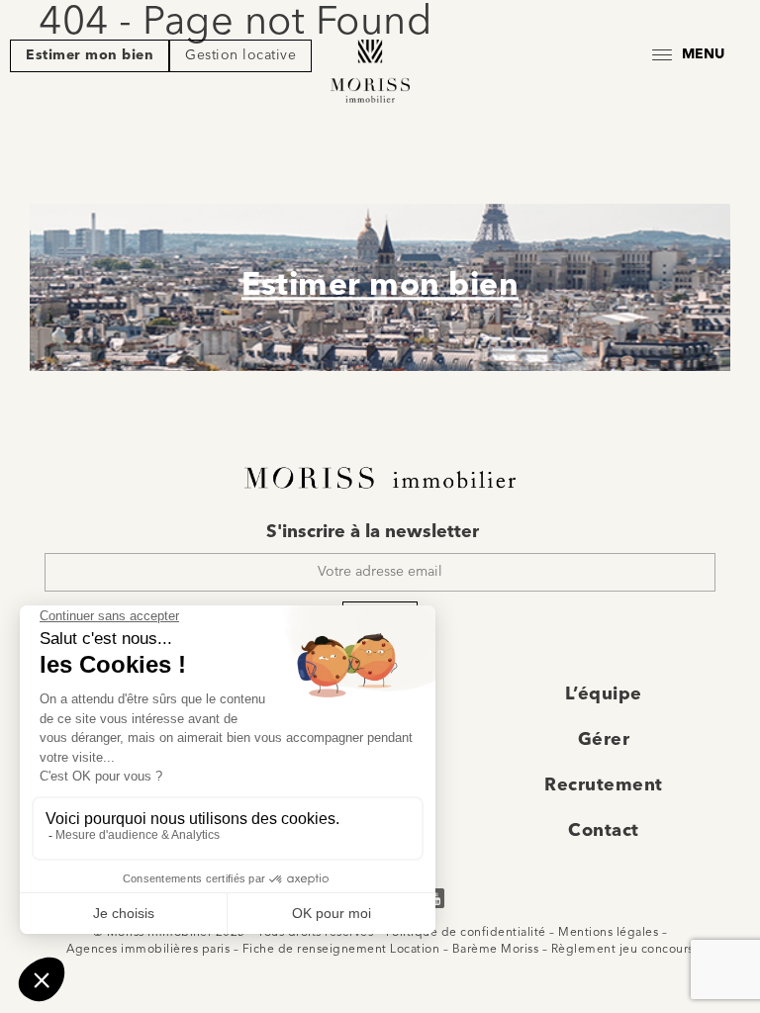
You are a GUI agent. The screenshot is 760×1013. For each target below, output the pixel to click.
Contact (603, 831)
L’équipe (603, 694)
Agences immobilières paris (148, 950)
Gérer (604, 740)
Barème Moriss (495, 950)
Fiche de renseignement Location (341, 950)
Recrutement (603, 785)
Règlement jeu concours (622, 950)
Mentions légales (608, 933)
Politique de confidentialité (466, 933)
